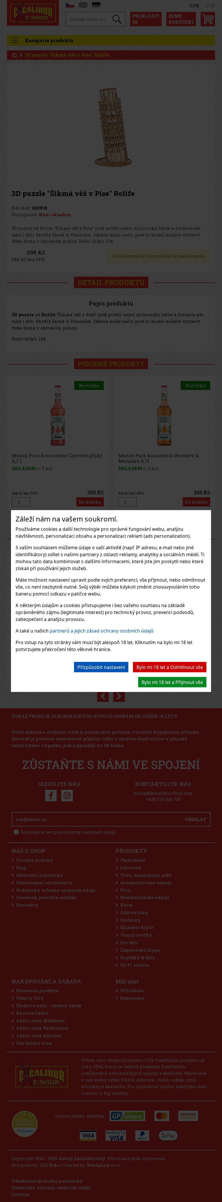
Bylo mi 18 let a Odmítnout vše (169, 667)
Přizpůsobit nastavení (101, 667)
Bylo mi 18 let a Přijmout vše (172, 682)
